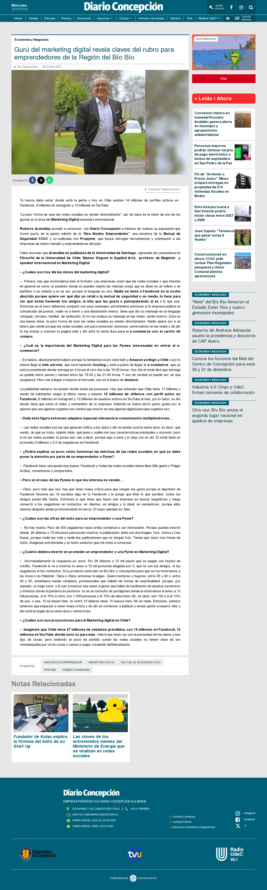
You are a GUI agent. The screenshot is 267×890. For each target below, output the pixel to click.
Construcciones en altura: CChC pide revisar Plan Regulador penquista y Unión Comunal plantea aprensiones (213, 265)
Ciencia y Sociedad (151, 18)
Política (66, 18)
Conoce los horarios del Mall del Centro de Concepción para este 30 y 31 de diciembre (223, 364)
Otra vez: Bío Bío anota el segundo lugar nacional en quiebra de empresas (217, 415)
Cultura (124, 18)
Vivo (223, 79)
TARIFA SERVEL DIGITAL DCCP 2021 (94, 820)
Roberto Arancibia (76, 669)
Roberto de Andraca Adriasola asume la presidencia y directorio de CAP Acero (224, 336)
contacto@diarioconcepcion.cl (95, 814)
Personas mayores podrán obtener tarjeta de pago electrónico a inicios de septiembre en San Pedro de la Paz (213, 154)
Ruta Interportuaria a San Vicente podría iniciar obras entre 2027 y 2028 (213, 213)
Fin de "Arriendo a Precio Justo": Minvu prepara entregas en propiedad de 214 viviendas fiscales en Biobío (211, 185)
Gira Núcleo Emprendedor (63, 662)
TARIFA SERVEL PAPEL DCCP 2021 (93, 826)
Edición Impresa (246, 18)
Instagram (250, 813)
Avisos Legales (219, 7)
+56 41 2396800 (139, 808)
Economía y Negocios (210, 294)
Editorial (49, 18)
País (190, 18)
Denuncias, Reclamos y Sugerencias (194, 827)
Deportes (103, 18)
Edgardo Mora (30, 66)
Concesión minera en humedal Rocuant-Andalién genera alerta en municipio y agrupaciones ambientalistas (213, 124)
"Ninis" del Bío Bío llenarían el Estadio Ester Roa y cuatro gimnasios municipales (220, 307)
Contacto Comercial (184, 816)
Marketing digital (102, 662)
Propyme (50, 669)
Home (18, 18)
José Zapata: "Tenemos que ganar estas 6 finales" (214, 235)
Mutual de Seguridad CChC (141, 662)
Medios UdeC (208, 18)
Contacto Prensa (182, 821)
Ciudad (33, 18)
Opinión (175, 18)
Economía (84, 18)
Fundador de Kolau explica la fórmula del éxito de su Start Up (40, 741)
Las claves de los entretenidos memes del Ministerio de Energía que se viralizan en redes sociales (99, 746)
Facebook (249, 819)
